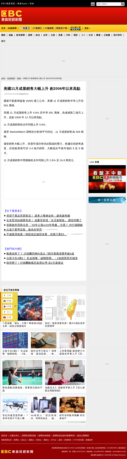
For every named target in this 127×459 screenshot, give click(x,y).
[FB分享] (7, 296)
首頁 (3, 28)
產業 (30, 35)
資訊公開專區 (83, 436)
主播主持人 (15, 436)
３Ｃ (83, 35)
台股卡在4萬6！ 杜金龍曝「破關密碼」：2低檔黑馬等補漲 (42, 258)
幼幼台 (38, 440)
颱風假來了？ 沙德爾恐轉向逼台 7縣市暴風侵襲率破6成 (40, 253)
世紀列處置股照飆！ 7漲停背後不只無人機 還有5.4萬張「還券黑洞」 (15, 417)
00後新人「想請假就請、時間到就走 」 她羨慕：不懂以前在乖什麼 (43, 417)
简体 (32, 3)
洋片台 (53, 440)
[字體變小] (7, 308)
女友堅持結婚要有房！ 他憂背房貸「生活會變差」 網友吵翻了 (44, 220)
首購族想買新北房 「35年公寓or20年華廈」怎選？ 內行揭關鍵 (44, 224)
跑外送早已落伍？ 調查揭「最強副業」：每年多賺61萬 (43, 352)
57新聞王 (37, 28)
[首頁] (11, 16)
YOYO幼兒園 (78, 440)
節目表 (4, 436)
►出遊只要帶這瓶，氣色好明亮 (23, 229)
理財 (76, 35)
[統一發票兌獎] (107, 202)
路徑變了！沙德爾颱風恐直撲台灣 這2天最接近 (35, 262)
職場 (98, 35)
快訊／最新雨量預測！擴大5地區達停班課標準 (65, 324)
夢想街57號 (61, 28)
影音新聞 (20, 35)
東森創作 (89, 440)
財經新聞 (12, 28)
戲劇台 (31, 440)
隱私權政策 (122, 448)
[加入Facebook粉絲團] (7, 313)
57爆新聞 (49, 28)
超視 (60, 440)
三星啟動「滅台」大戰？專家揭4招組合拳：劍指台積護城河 (22, 324)
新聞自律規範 (44, 436)
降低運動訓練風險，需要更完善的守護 (22, 389)
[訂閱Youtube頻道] (7, 318)
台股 (53, 35)
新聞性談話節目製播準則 (64, 436)
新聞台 (16, 440)
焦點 (11, 35)
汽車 (68, 35)
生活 (91, 35)
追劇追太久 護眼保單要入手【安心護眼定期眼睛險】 (65, 389)
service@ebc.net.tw (119, 451)
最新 (3, 35)
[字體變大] (7, 302)
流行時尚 (117, 35)
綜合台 (24, 440)
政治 (38, 35)
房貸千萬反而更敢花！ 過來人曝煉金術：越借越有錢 (38, 215)
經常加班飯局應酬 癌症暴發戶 (72, 416)
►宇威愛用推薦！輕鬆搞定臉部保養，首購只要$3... (35, 234)
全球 (45, 35)
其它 (3, 41)
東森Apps (22, 3)
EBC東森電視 (8, 3)
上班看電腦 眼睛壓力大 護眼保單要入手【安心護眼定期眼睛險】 (72, 352)
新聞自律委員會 (29, 436)
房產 (60, 35)
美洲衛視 (67, 440)
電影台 (46, 440)
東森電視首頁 (6, 440)
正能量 (107, 35)
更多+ (87, 28)
